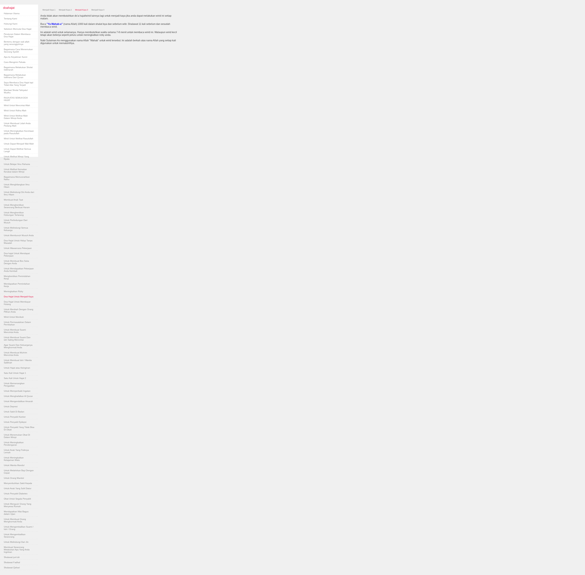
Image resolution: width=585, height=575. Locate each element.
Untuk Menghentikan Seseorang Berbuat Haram (17, 206)
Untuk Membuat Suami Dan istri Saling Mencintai (17, 338)
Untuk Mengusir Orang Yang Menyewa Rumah (17, 505)
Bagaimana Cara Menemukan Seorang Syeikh (18, 50)
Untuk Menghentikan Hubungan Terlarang (14, 213)
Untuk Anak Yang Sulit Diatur (17, 488)
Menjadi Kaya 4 (97, 10)
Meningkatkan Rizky (13, 291)
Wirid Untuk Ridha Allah (15, 110)
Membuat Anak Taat (13, 200)
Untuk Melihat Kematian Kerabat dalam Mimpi (15, 170)
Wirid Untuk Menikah (14, 317)
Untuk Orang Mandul (14, 478)
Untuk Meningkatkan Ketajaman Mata (14, 458)
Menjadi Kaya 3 (81, 10)
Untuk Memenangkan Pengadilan (14, 384)
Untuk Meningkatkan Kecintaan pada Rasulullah (19, 132)
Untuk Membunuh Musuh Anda (19, 235)
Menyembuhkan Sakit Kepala (18, 483)
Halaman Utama (12, 13)
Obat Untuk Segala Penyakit (17, 499)
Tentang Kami (10, 18)
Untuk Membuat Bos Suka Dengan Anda (16, 262)
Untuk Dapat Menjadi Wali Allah (19, 143)
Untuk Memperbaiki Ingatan (17, 391)
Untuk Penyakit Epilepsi (15, 422)
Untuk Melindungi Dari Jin (16, 542)
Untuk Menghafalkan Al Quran (18, 396)
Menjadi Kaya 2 (65, 10)
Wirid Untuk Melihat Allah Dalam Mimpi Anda (16, 116)
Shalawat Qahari (12, 567)
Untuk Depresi (11, 406)
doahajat (9, 7)
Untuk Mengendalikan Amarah (18, 401)
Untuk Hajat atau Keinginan (17, 368)
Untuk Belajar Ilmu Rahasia (17, 164)
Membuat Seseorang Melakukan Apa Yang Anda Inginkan (17, 549)
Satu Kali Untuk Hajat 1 (15, 373)
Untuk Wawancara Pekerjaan (18, 248)
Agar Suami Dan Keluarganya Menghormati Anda (18, 346)
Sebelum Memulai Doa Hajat (17, 29)
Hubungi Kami (10, 24)
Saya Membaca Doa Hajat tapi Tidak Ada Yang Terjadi (18, 83)
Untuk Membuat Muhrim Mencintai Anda (15, 353)
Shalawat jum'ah (12, 557)
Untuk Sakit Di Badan (14, 411)
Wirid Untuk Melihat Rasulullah (18, 138)
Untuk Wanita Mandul (14, 465)
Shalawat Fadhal (12, 562)
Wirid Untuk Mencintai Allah (17, 105)
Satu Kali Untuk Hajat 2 (15, 378)
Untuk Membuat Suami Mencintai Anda (15, 331)
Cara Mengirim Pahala (14, 62)
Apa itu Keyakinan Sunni (15, 57)
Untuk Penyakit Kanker (15, 417)
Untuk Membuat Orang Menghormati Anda (15, 520)
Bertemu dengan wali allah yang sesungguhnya (16, 42)
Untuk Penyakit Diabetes (15, 493)
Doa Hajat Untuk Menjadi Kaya (18, 296)
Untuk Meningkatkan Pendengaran (14, 443)
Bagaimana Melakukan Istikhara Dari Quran (15, 76)
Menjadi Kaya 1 (49, 10)
